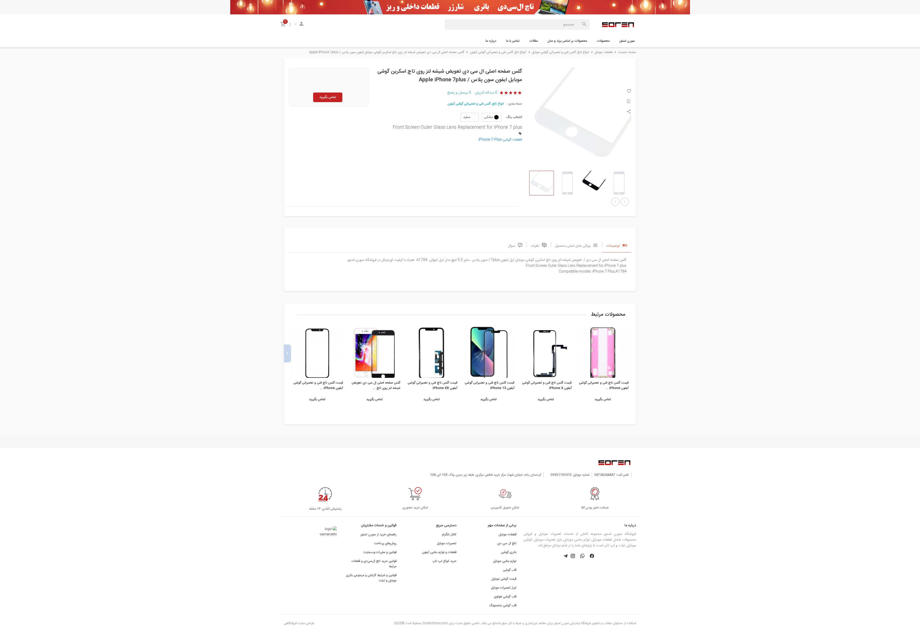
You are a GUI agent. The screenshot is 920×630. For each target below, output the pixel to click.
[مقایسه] (629, 102)
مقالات (533, 41)
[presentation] (632, 353)
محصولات (603, 41)
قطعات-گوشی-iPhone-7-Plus (500, 140)
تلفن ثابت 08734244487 (611, 475)
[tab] (616, 244)
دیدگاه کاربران (486, 93)
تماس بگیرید (327, 97)
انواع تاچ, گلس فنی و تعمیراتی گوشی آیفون (476, 103)
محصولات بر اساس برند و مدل (567, 41)
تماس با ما (513, 41)
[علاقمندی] (629, 92)
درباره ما (491, 41)
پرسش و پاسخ (459, 93)
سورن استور (627, 41)
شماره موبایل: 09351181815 (570, 475)
